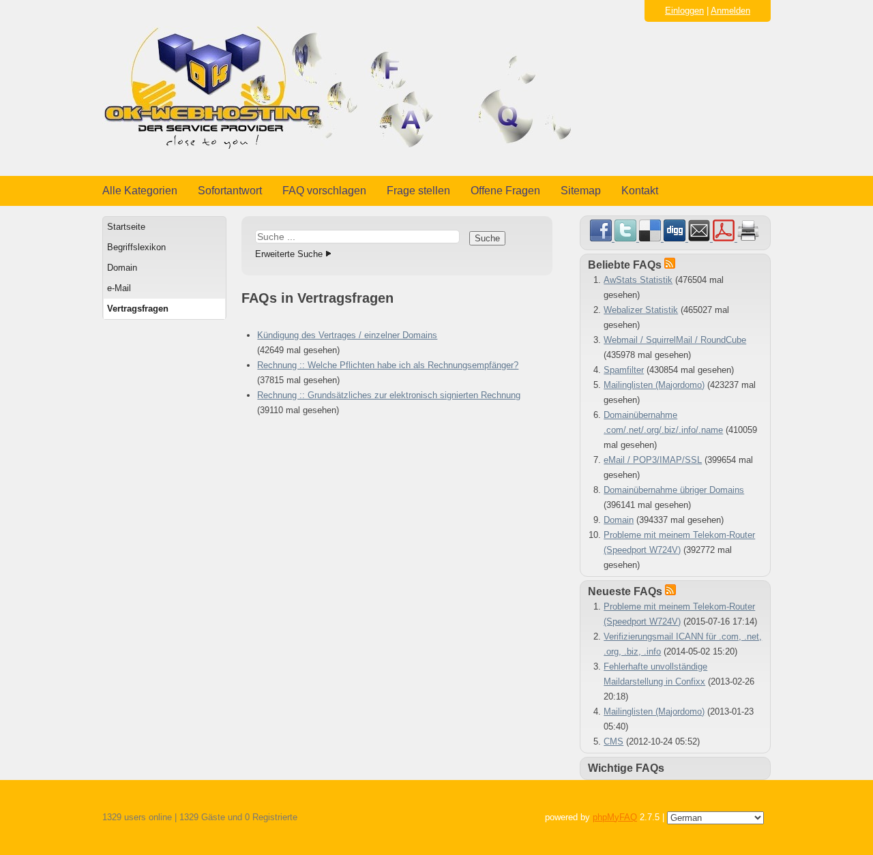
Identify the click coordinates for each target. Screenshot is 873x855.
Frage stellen (418, 190)
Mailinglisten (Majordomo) (654, 385)
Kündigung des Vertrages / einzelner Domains (347, 335)
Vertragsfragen (137, 308)
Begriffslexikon (136, 247)
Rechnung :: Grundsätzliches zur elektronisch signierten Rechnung (388, 395)
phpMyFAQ (615, 817)
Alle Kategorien (139, 190)
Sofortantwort (230, 190)
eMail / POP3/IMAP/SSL (653, 460)
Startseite (126, 227)
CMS (613, 741)
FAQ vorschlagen (324, 190)
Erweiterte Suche (289, 254)
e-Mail (119, 288)
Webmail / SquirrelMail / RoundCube (675, 340)
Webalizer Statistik (641, 310)
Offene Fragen (505, 190)
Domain (122, 267)
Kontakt (639, 190)
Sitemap (581, 190)
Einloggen (684, 10)
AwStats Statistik (638, 280)
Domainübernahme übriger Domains (674, 490)
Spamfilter (624, 370)
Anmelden (730, 10)
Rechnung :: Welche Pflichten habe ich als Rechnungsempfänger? (387, 365)
